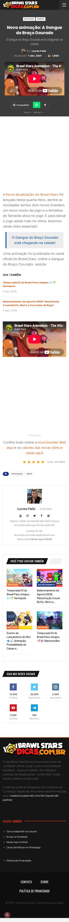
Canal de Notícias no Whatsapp (23, 847)
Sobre (44, 882)
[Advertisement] (34, 155)
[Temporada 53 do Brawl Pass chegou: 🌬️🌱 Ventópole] (19, 578)
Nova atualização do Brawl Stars (32, 194)
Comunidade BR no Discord (21, 831)
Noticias (29, 19)
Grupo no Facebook (17, 836)
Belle (29, 473)
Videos (40, 19)
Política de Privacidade (18, 860)
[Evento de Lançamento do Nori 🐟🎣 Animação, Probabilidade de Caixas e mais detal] (19, 620)
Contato (26, 882)
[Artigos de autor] (34, 496)
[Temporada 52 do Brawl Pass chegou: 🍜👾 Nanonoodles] (50, 620)
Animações (17, 473)
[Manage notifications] (7, 915)
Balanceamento (46, 584)
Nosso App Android (41, 539)
